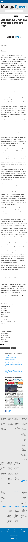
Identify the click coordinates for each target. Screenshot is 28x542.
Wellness (9, 425)
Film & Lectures (24, 427)
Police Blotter (2, 498)
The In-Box (2, 474)
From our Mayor (3, 470)
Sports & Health (24, 455)
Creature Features (24, 423)
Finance (19, 422)
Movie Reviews (3, 423)
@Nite (1, 418)
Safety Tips (2, 499)
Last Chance (23, 438)
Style (12, 424)
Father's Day (23, 425)
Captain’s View (3, 491)
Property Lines (10, 512)
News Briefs (2, 497)
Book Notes (2, 419)
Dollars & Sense (17, 420)
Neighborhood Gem (11, 472)
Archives (9, 531)
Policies (25, 531)
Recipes (9, 474)
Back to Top (14, 538)
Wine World (9, 483)
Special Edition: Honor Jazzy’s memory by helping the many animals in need (12, 355)
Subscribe (15, 530)
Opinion (2, 472)
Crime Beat (2, 494)
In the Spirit (9, 468)
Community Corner (25, 422)
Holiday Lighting (24, 435)
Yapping (23, 504)
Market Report (10, 511)
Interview (16, 470)
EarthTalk (16, 422)
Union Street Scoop (17, 523)
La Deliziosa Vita (10, 469)
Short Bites (9, 475)
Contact (3, 531)
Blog (15, 531)
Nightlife (23, 448)
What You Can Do (24, 459)
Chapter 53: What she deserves (11, 367)
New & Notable (10, 473)
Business (16, 417)
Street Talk (16, 521)
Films (1, 422)
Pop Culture (2, 425)
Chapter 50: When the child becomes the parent (14, 374)
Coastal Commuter (24, 510)
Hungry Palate (10, 467)
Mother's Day (24, 440)
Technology (16, 427)
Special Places (10, 477)
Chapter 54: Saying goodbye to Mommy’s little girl (13, 365)
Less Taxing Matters (17, 423)
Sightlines (2, 501)
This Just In (2, 475)
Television (2, 428)
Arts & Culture (24, 419)
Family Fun (25, 424)
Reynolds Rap (17, 477)
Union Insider (17, 522)
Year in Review (3, 477)
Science (16, 424)
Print (26, 16)
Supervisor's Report (3, 473)
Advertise (22, 530)
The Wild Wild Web (17, 428)
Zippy (1, 478)
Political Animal (24, 497)
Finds (15, 507)
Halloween (23, 430)
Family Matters (10, 422)
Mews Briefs (23, 494)
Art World (4, 418)
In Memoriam (24, 470)
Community (2, 492)
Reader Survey (3, 506)
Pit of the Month (24, 496)
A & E (1, 417)
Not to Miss (23, 449)
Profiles (16, 520)
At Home (9, 417)
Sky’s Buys (23, 498)
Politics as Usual (17, 475)
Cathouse (23, 491)
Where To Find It (7, 530)
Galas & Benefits (24, 429)
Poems (1, 424)
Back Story (16, 462)
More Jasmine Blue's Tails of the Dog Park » (13, 353)
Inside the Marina (17, 469)
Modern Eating (10, 470)
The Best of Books (3, 429)
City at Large (2, 462)
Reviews (11, 474)
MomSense (9, 424)
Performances (24, 450)
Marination (16, 472)
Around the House (10, 418)
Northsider (16, 515)
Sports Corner (24, 512)
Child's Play (23, 420)
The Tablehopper (10, 482)
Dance (23, 424)
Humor (4, 422)
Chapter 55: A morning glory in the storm (12, 362)
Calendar (23, 417)
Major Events (24, 439)
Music (22, 444)
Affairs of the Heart (24, 418)
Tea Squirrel (9, 478)
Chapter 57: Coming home (10, 359)
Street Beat (17, 506)
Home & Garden (10, 423)
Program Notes (3, 427)
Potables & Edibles (24, 451)
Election (2, 496)
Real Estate (10, 506)
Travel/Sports (24, 506)
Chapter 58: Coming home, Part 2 (11, 357)
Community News (3, 493)
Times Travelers (17, 479)
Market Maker (10, 510)
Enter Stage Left (3, 420)
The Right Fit (17, 478)
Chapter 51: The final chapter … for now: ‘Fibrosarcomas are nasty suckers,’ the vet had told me (13, 371)
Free (22, 428)
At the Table (9, 464)
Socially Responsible (18, 425)
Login (19, 531)
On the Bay (23, 511)
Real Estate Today (10, 520)
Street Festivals (24, 456)
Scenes (18, 520)
